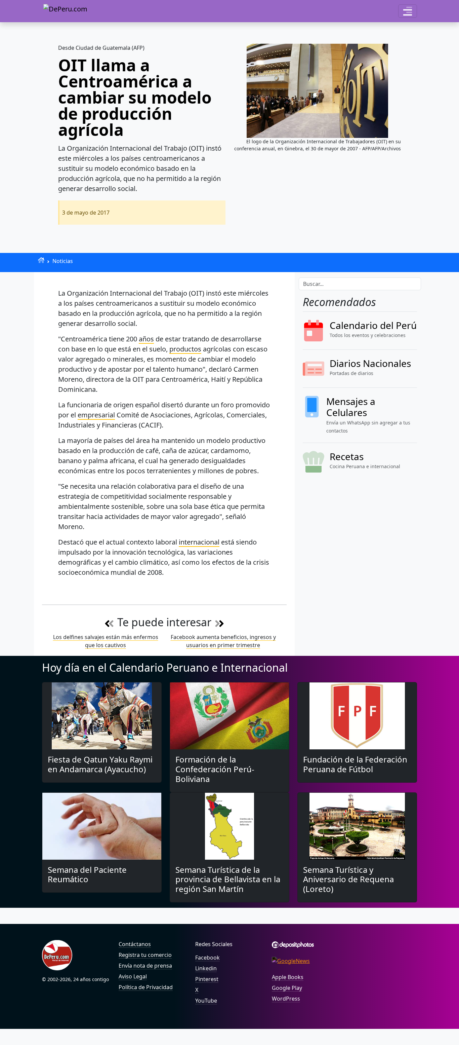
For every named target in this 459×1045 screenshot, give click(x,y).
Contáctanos (135, 944)
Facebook (207, 957)
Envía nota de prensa (145, 965)
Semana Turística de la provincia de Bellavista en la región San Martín (227, 879)
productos (185, 348)
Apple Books (287, 977)
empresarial (96, 414)
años (146, 338)
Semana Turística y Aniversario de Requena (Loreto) (348, 879)
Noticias (62, 261)
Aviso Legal (133, 976)
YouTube (206, 1000)
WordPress (286, 998)
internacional (199, 542)
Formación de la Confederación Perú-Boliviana (214, 769)
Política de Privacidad (146, 987)
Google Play (287, 988)
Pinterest (206, 979)
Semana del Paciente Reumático (87, 874)
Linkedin (206, 968)
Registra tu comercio (145, 955)
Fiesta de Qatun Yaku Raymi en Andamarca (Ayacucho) (100, 764)
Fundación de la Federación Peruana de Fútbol (355, 764)
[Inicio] (41, 260)
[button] (407, 11)
